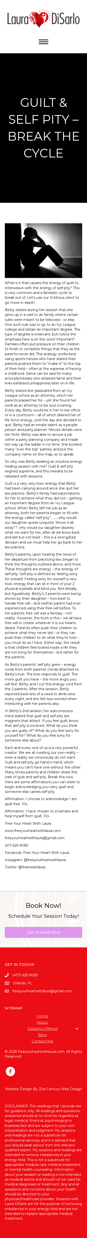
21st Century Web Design (60, 1089)
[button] (77, 1028)
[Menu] (43, 42)
